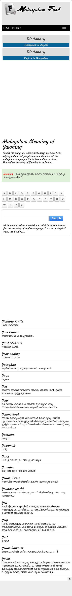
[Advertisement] (36, 98)
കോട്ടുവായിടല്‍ (13, 177)
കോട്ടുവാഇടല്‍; (24, 174)
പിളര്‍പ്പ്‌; (60, 174)
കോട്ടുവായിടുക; (45, 174)
